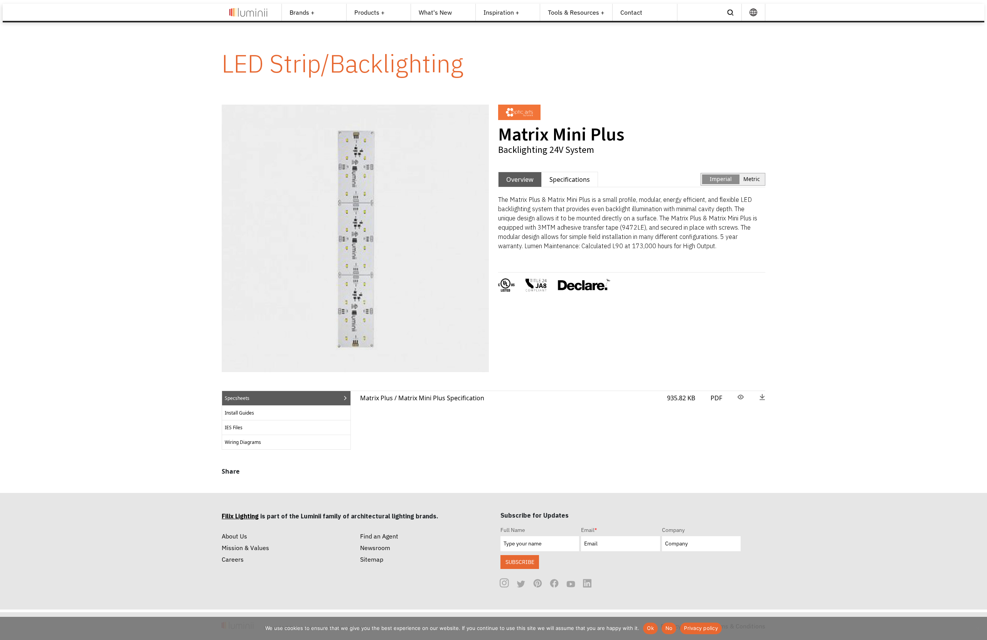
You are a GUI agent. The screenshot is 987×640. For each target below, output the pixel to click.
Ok (650, 628)
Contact (631, 12)
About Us (234, 536)
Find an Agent (379, 536)
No (669, 628)
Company (673, 530)
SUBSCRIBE (519, 562)
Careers (233, 559)
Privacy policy (701, 628)
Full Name (512, 530)
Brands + (302, 12)
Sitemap (371, 559)
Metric (751, 179)
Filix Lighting (240, 516)
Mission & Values (245, 548)
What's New (435, 12)
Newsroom (375, 548)
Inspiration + (501, 12)
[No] (977, 628)
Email (589, 530)
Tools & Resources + (576, 12)
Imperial (721, 179)
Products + (369, 12)
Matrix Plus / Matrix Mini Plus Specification (422, 398)
